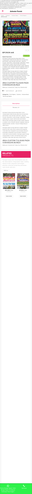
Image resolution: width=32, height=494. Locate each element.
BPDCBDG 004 (9, 190)
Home (2, 15)
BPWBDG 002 (23, 190)
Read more (9, 196)
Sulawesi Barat (15, 15)
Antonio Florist (16, 11)
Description (16, 103)
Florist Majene (23, 15)
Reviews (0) (16, 107)
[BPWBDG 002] (23, 181)
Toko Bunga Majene (7, 96)
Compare (19, 90)
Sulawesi (8, 15)
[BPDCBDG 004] (9, 181)
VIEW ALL (6, 170)
